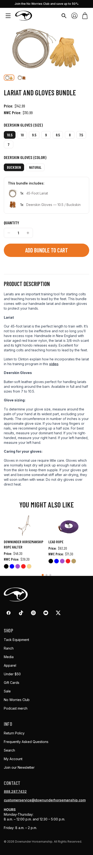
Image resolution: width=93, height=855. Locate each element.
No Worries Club (17, 700)
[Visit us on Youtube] (46, 613)
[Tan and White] (73, 562)
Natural (35, 167)
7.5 (81, 135)
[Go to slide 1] (43, 575)
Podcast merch (15, 708)
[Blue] (12, 567)
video (53, 364)
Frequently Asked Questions (26, 742)
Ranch (9, 648)
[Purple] (17, 567)
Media (9, 657)
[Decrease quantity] (9, 233)
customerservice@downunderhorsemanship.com (45, 800)
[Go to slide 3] (50, 575)
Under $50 (12, 674)
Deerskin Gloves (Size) (23, 125)
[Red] (23, 567)
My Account (13, 759)
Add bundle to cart (46, 250)
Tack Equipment (16, 640)
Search (9, 750)
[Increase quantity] (28, 233)
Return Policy (14, 733)
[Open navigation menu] (8, 15)
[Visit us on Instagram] (33, 613)
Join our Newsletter (19, 767)
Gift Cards (11, 683)
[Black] (6, 567)
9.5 (34, 135)
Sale (7, 691)
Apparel (10, 665)
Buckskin (14, 167)
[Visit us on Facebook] (8, 613)
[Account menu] (74, 15)
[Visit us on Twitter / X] (58, 613)
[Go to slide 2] (46, 575)
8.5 (58, 135)
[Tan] (29, 567)
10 (22, 135)
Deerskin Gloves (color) (25, 157)
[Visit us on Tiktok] (21, 613)
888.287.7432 (15, 791)
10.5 (9, 135)
